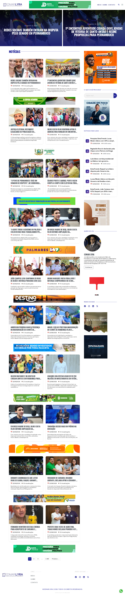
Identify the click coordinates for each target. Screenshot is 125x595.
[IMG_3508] (44, 204)
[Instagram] (89, 306)
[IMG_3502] (44, 453)
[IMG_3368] (44, 502)
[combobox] (99, 95)
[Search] (115, 95)
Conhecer (88, 267)
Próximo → (56, 559)
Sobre (104, 5)
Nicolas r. (67, 592)
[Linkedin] (93, 306)
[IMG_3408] (44, 302)
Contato (111, 5)
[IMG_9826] (60, 8)
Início (99, 5)
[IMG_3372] (44, 351)
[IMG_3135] (44, 253)
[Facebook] (85, 306)
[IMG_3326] (44, 401)
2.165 (47, 559)
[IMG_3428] (44, 104)
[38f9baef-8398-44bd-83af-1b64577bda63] (44, 156)
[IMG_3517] (100, 83)
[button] (119, 4)
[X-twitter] (97, 306)
